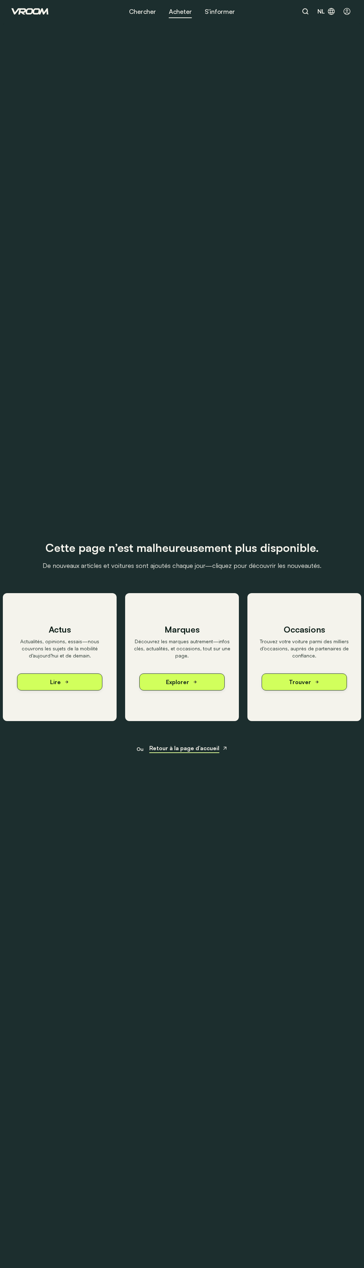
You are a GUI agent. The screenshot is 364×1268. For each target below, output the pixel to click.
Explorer (177, 682)
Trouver (300, 682)
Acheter (180, 11)
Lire (55, 682)
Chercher (142, 11)
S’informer (220, 11)
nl (321, 11)
